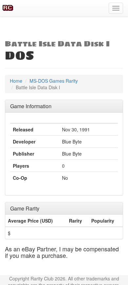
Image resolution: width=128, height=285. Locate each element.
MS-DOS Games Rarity (54, 80)
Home (16, 80)
